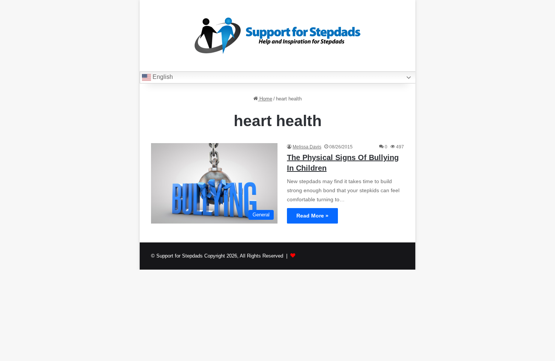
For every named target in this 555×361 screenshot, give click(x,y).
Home (265, 99)
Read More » (312, 216)
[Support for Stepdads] (277, 35)
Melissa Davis (307, 147)
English (162, 77)
